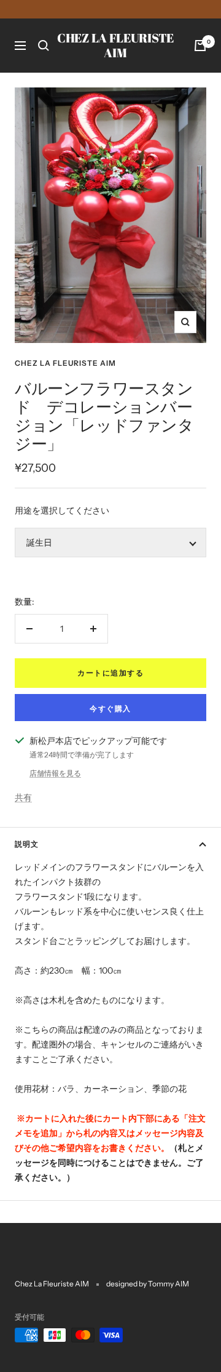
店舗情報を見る (55, 773)
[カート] (200, 45)
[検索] (43, 45)
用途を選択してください (62, 510)
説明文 (27, 844)
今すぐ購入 (110, 708)
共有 (23, 797)
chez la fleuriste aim (65, 363)
